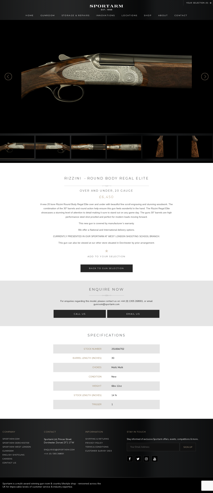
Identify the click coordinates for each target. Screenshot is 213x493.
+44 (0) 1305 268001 (132, 301)
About (163, 15)
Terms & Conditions (96, 447)
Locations (129, 15)
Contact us (9, 463)
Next (205, 76)
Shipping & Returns (97, 439)
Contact (180, 15)
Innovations (105, 15)
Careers (7, 459)
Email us (133, 314)
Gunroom (47, 15)
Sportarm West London (16, 447)
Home (30, 15)
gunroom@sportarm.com (106, 304)
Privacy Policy (94, 443)
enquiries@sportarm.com (59, 449)
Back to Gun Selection (106, 268)
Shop (148, 15)
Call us (80, 314)
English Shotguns (13, 455)
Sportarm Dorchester (15, 443)
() (197, 3)
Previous (8, 76)
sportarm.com (11, 439)
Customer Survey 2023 (98, 451)
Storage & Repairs (76, 15)
